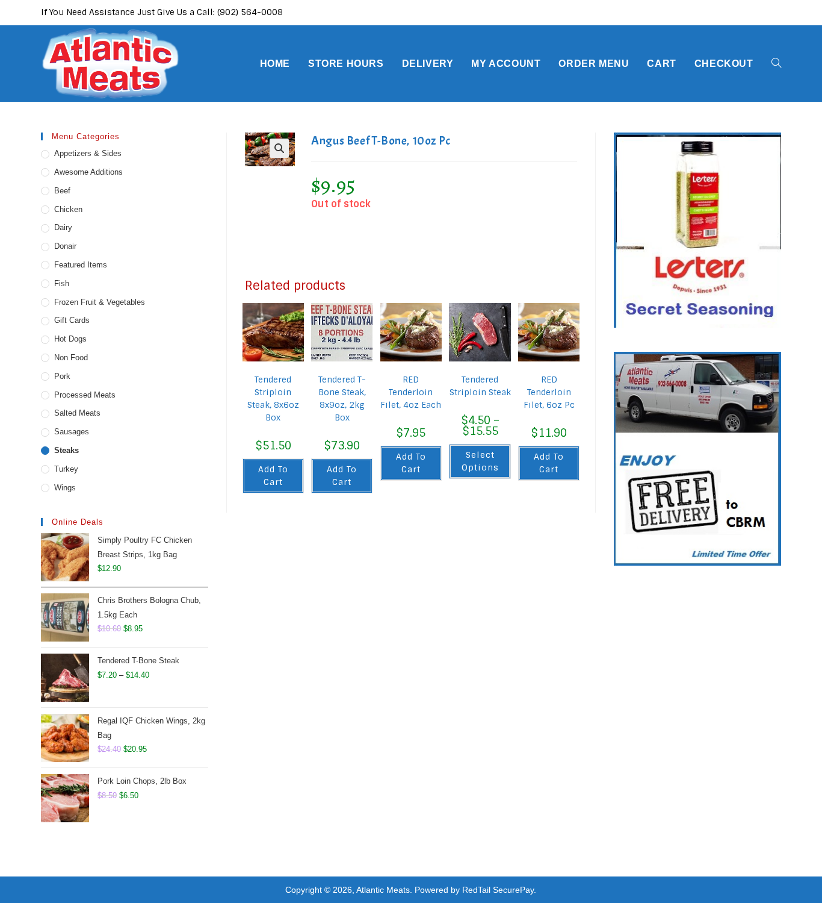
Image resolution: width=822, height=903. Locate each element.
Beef (62, 190)
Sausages (71, 431)
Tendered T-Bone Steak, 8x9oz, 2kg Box (342, 398)
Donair (65, 246)
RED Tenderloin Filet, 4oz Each (410, 392)
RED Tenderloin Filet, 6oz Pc (549, 392)
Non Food (71, 357)
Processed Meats (85, 394)
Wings (65, 487)
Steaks (66, 450)
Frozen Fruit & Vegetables (99, 302)
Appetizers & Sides (88, 153)
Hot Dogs (70, 338)
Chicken (68, 209)
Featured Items (80, 264)
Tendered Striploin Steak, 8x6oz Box (273, 398)
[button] (279, 148)
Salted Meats (77, 412)
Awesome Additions (88, 172)
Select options (480, 461)
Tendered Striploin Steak (480, 386)
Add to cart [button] (273, 475)
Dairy (63, 227)
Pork (62, 376)
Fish (61, 283)
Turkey (66, 468)
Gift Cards (72, 320)
